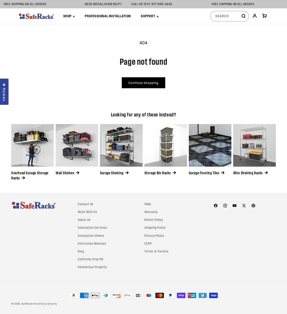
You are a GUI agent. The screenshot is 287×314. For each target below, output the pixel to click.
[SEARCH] (243, 16)
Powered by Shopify (45, 303)
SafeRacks (27, 303)
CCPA (148, 243)
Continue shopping (143, 83)
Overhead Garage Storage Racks (29, 175)
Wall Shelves (65, 173)
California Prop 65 (90, 259)
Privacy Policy (154, 235)
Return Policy (153, 220)
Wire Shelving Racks (248, 173)
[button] (69, 16)
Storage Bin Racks (157, 173)
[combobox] (229, 16)
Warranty (151, 212)
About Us (84, 220)
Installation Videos (91, 235)
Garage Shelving (112, 173)
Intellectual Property (92, 267)
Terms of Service (156, 251)
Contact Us (85, 204)
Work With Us (87, 212)
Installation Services (92, 227)
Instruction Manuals (92, 243)
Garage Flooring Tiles (204, 173)
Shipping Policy (155, 227)
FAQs (147, 204)
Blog (81, 251)
